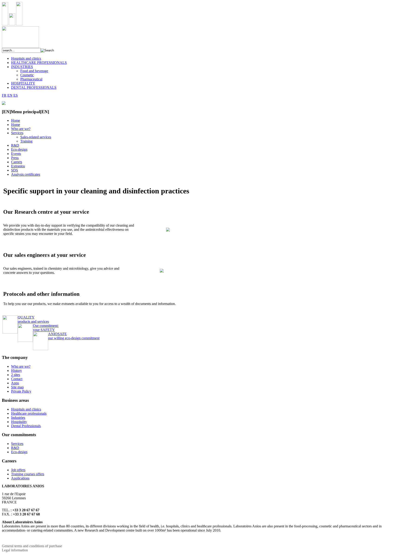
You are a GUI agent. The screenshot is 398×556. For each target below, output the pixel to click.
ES (15, 95)
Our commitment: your (46, 328)
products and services (33, 319)
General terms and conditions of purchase (32, 546)
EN (9, 95)
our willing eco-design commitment (74, 336)
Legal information (15, 550)
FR (4, 95)
